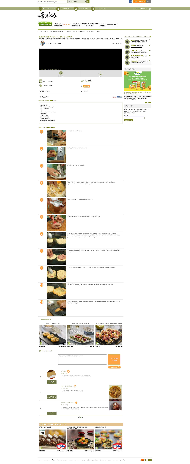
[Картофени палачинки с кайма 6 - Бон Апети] (56, 223)
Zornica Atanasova (67, 403)
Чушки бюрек (135, 57)
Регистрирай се (139, 1)
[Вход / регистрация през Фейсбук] (131, 1)
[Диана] (127, 41)
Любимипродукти (76, 25)
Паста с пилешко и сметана (139, 42)
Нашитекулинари (58, 25)
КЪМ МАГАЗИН (141, 8)
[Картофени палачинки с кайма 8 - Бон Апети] (56, 257)
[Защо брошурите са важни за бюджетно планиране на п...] (150, 102)
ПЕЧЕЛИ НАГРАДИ (101, 8)
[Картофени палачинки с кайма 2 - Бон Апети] (56, 155)
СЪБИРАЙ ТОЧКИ (66, 8)
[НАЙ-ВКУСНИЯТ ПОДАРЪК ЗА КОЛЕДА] (148, 102)
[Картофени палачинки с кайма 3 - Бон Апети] (56, 172)
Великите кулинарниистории (89, 25)
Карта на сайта (120, 460)
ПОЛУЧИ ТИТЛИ (83, 8)
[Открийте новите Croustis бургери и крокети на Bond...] (146, 102)
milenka (63, 371)
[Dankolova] (127, 52)
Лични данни (76, 460)
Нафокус (102, 25)
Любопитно (111, 25)
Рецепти (66, 25)
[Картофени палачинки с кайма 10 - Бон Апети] (56, 291)
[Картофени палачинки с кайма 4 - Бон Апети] (56, 189)
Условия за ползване (64, 460)
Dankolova (134, 50)
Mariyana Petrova (137, 56)
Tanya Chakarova (66, 386)
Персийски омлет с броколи (139, 52)
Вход (148, 1)
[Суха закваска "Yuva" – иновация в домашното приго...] (145, 102)
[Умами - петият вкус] (149, 102)
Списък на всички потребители (47, 460)
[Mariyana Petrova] (127, 57)
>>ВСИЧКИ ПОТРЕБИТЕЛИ (143, 36)
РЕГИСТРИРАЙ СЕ (48, 8)
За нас (98, 460)
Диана (133, 40)
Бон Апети (57, 43)
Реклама (91, 460)
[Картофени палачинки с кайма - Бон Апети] (56, 138)
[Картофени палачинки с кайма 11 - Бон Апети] (56, 308)
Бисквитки (85, 460)
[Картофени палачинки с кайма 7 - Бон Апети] (56, 240)
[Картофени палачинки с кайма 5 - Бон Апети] (56, 206)
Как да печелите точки (107, 460)
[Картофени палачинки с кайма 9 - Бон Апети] (56, 274)
